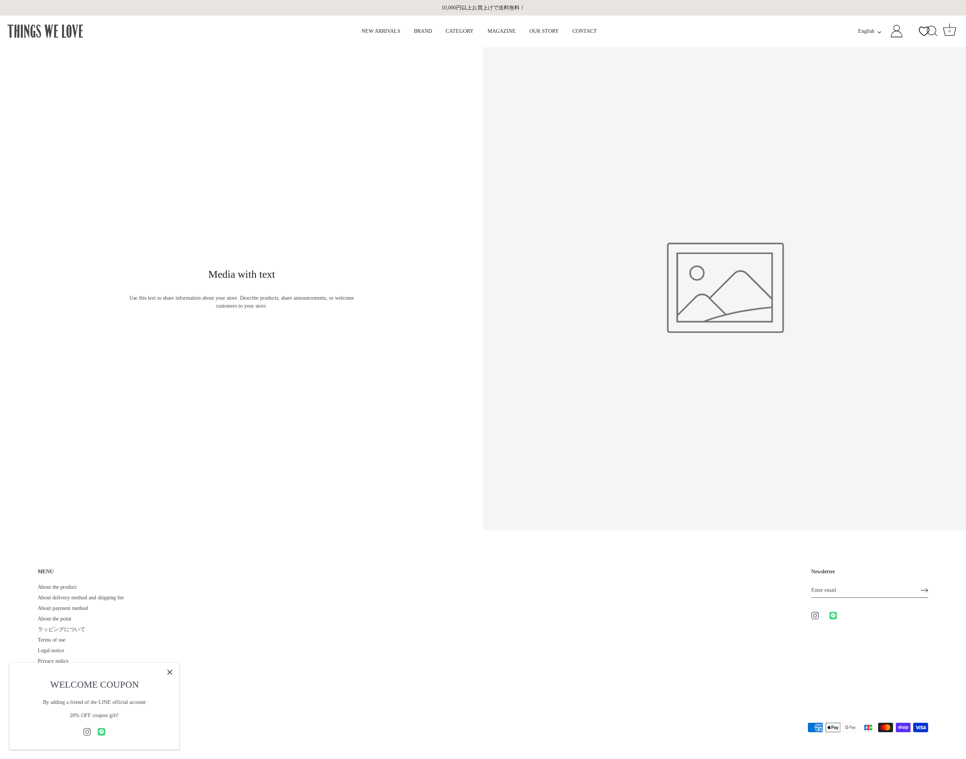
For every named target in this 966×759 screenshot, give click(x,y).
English (866, 31)
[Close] (170, 672)
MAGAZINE (502, 31)
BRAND (423, 31)
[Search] (932, 31)
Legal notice (51, 650)
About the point (54, 619)
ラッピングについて (61, 629)
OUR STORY (544, 31)
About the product (57, 587)
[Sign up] (924, 590)
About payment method (63, 608)
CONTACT (584, 31)
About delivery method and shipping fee (81, 597)
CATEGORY (460, 31)
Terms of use (51, 640)
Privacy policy (53, 661)
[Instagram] (87, 731)
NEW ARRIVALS (380, 31)
